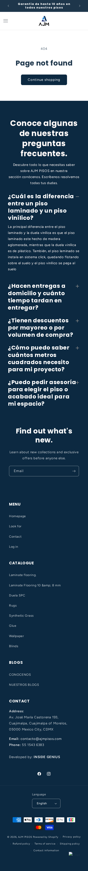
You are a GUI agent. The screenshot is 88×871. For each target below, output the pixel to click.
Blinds (14, 646)
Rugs (13, 605)
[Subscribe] (74, 471)
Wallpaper (16, 636)
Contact (15, 537)
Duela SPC (17, 595)
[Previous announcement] (8, 6)
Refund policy (21, 843)
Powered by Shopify (45, 837)
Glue (12, 626)
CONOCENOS (20, 675)
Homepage (17, 516)
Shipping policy (70, 843)
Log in (13, 547)
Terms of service (45, 843)
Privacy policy (72, 836)
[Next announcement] (80, 6)
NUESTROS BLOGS (24, 685)
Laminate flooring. (23, 575)
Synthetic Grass (21, 616)
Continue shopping (44, 80)
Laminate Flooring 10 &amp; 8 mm (35, 585)
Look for (15, 526)
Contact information (46, 850)
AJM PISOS (25, 837)
